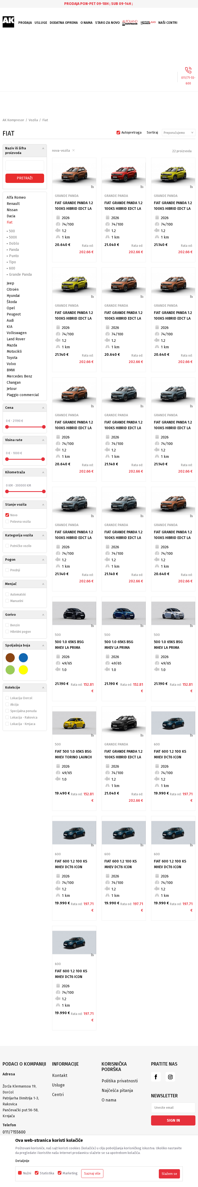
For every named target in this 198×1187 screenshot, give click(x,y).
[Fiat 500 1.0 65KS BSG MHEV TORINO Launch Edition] (74, 723)
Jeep (10, 283)
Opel (11, 308)
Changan (14, 382)
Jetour (12, 389)
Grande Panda (20, 274)
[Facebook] (156, 1077)
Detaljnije (22, 1161)
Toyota (12, 358)
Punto (14, 256)
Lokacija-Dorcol (21, 698)
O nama (109, 1100)
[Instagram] (170, 1077)
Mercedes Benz (19, 376)
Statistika (47, 1173)
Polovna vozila (20, 521)
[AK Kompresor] (8, 22)
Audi (10, 320)
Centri (58, 1094)
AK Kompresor (13, 120)
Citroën (13, 289)
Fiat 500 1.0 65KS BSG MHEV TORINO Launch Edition (73, 757)
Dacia (11, 216)
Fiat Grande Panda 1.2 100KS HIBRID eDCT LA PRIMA (74, 209)
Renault (13, 204)
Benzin (15, 625)
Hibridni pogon (20, 632)
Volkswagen (17, 333)
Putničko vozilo (20, 546)
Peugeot (14, 314)
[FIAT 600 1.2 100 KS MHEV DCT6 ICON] (173, 723)
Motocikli (14, 351)
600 (12, 268)
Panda (14, 250)
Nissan (12, 210)
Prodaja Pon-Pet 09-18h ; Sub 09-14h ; (98, 4)
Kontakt (59, 1075)
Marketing (70, 1173)
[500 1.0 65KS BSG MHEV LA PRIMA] (74, 613)
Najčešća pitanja (117, 1090)
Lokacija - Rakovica (23, 717)
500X (13, 237)
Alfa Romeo (16, 197)
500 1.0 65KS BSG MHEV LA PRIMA (69, 645)
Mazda (12, 345)
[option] (99, 3)
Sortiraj (152, 132)
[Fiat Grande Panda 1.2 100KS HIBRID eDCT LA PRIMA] (74, 174)
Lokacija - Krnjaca (22, 724)
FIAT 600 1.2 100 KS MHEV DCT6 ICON (170, 754)
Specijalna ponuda (23, 711)
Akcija (14, 704)
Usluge (58, 1085)
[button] (25, 408)
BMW (11, 370)
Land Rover (16, 339)
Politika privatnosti (120, 1080)
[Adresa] (25, 1080)
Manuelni (16, 601)
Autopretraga (131, 132)
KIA (9, 327)
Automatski (18, 594)
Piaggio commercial (23, 395)
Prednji (15, 570)
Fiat (9, 222)
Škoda (12, 302)
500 (12, 231)
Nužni (27, 1173)
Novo (14, 515)
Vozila (33, 120)
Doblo (14, 243)
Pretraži (25, 178)
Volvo (11, 364)
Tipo (12, 262)
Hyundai (13, 296)
